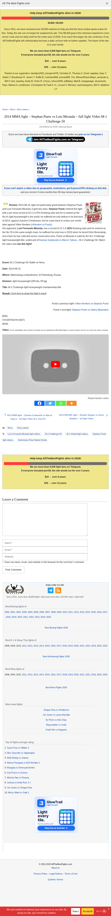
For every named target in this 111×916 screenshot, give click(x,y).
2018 (8, 617)
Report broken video (98, 398)
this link (86, 330)
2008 (53, 612)
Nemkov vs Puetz (42, 224)
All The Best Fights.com (16, 3)
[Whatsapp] (61, 403)
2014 (87, 612)
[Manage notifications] (104, 911)
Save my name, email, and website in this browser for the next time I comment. (44, 562)
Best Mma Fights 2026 (56, 687)
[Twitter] (50, 403)
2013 (82, 612)
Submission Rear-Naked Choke (32, 440)
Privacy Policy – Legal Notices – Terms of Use (55, 873)
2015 (93, 612)
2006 (41, 612)
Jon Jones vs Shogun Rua (19, 787)
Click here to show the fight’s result (24, 293)
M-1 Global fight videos (77, 434)
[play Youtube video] (55, 364)
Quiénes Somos (55, 879)
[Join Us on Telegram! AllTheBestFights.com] (55, 141)
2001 (12, 612)
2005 (36, 612)
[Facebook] (39, 403)
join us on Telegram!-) (91, 134)
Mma (12, 109)
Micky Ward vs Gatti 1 (18, 792)
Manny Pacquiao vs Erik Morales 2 (23, 762)
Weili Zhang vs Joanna (17, 758)
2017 (105, 612)
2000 (7, 612)
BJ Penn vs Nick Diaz (56, 720)
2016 (99, 612)
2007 (47, 612)
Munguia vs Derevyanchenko (21, 767)
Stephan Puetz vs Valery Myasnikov (90, 310)
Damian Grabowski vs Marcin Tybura (58, 240)
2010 (64, 612)
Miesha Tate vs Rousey (18, 777)
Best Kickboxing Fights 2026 (56, 656)
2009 (59, 612)
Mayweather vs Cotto (56, 725)
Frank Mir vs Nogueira (56, 729)
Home (5, 109)
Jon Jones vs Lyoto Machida (56, 715)
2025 (48, 617)
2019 (14, 617)
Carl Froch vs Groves (17, 772)
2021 (25, 617)
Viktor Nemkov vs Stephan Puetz (92, 303)
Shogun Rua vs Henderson (56, 710)
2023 (37, 617)
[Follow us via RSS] (58, 592)
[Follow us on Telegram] (51, 592)
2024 (42, 617)
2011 (70, 612)
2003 (24, 612)
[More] (71, 403)
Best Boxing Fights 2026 (56, 627)
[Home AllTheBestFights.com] (14, 593)
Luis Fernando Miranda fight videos (24, 434)
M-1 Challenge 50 (53, 434)
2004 (30, 612)
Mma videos (22, 109)
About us (55, 868)
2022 (31, 617)
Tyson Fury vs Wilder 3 (18, 748)
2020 (19, 617)
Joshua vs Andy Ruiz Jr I (19, 782)
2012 (76, 612)
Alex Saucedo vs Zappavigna (21, 753)
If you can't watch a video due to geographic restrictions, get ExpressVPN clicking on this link (55, 188)
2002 (18, 612)
